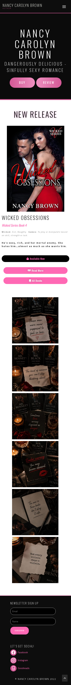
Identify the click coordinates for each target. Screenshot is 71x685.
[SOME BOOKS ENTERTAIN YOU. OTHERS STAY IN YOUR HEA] (35, 368)
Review (48, 82)
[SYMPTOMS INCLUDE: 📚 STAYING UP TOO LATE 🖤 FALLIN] (35, 464)
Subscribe (19, 630)
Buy (22, 82)
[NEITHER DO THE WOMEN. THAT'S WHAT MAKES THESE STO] (35, 512)
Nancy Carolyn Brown (22, 5)
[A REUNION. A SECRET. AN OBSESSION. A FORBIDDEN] (35, 416)
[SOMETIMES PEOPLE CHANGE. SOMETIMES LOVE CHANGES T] (35, 560)
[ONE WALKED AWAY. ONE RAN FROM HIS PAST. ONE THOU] (35, 320)
